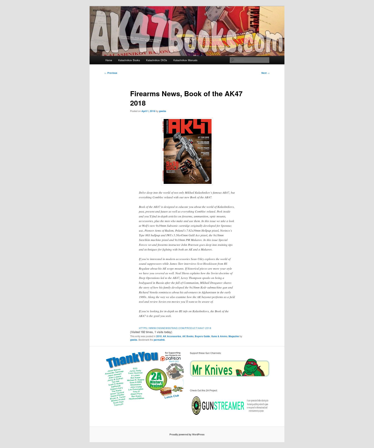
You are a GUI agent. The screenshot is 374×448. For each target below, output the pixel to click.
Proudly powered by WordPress (187, 434)
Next (265, 73)
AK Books (188, 336)
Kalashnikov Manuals (185, 60)
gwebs (162, 111)
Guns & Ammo (219, 336)
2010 (159, 336)
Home (108, 60)
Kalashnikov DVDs (156, 60)
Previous (110, 73)
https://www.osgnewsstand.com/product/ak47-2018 (175, 328)
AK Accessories (172, 336)
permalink (159, 339)
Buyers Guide (202, 336)
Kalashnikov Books (129, 60)
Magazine (233, 336)
